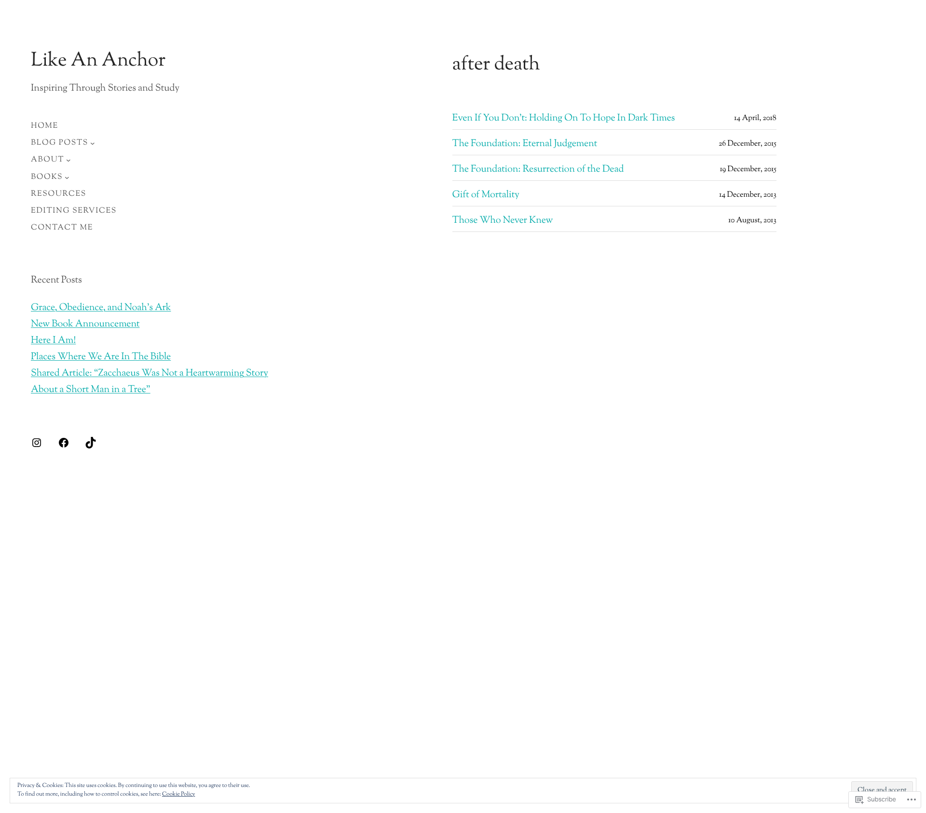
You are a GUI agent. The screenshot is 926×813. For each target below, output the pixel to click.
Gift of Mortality (485, 195)
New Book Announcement (85, 324)
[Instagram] (36, 442)
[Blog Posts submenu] (92, 143)
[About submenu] (68, 160)
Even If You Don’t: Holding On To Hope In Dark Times (563, 118)
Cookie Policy (178, 794)
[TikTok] (90, 442)
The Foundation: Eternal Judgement (525, 144)
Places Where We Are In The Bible (101, 357)
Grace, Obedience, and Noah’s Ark (101, 308)
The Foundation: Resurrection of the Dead (538, 169)
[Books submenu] (67, 177)
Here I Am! (53, 341)
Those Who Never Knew (502, 221)
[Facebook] (63, 442)
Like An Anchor (98, 61)
